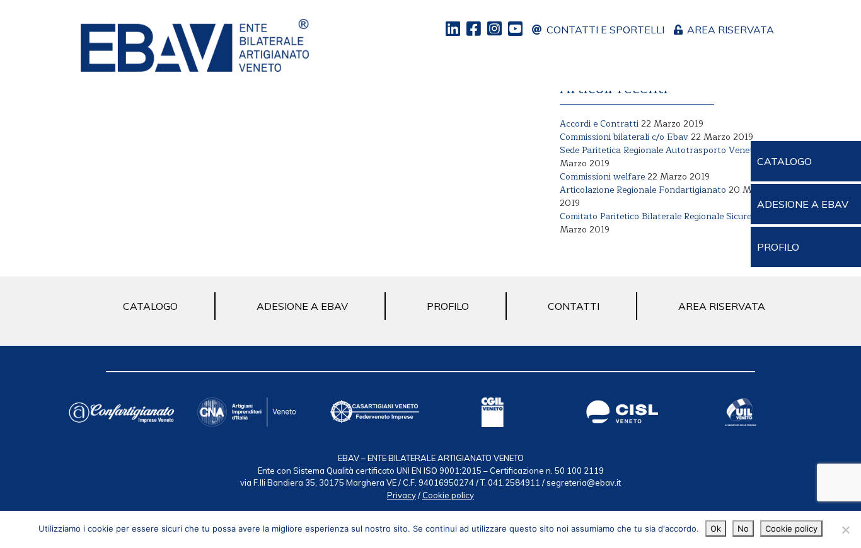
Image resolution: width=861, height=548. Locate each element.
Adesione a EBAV (302, 306)
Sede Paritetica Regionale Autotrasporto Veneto (659, 150)
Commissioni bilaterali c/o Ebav (624, 137)
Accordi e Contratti (599, 124)
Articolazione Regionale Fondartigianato (643, 190)
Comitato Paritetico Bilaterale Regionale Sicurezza (662, 216)
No (743, 528)
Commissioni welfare (602, 176)
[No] (845, 529)
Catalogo (150, 306)
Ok (715, 528)
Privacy (401, 495)
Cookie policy (448, 495)
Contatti (573, 306)
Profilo (448, 306)
